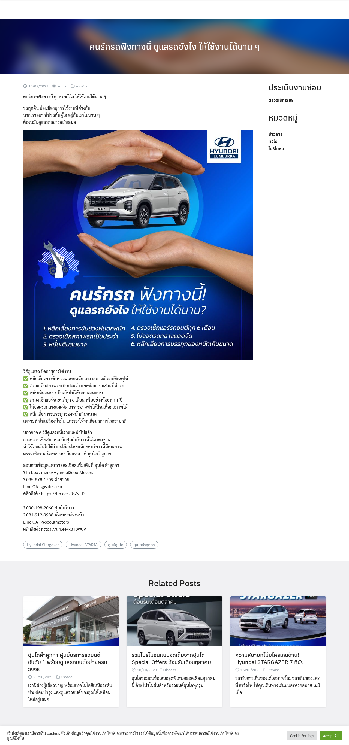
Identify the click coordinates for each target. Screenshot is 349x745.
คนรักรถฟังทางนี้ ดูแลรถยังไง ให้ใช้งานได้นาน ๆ (174, 46)
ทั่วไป (273, 141)
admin (62, 86)
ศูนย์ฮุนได (115, 544)
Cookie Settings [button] (302, 735)
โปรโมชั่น (276, 148)
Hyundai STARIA (83, 544)
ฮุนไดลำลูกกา (144, 544)
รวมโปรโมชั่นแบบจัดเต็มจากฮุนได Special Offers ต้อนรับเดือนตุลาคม (171, 658)
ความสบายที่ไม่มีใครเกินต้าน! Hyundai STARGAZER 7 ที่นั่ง (269, 658)
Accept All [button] (331, 735)
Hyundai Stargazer (43, 544)
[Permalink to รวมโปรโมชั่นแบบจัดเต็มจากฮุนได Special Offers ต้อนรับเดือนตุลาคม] (174, 621)
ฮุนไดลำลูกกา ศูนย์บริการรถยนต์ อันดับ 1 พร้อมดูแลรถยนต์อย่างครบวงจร (67, 662)
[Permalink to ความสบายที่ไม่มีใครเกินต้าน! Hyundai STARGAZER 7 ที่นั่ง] (278, 621)
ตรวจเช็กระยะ (281, 100)
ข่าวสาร (81, 86)
